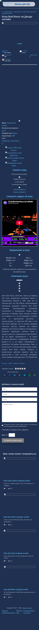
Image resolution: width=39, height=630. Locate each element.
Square (14, 133)
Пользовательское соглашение (29, 611)
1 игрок (5, 363)
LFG (3, 11)
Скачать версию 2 (19, 192)
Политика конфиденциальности (8, 611)
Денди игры (8, 11)
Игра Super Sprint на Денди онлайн (17, 481)
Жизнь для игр (22, 4)
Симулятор (6, 141)
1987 (13, 136)
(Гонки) (4, 125)
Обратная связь (19, 611)
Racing (16, 363)
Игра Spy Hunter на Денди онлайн (16, 517)
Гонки (24, 11)
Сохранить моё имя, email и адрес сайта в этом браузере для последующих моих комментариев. (20, 425)
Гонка (12, 141)
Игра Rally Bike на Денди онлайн (16, 589)
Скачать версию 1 (19, 189)
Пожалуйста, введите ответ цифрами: (15, 430)
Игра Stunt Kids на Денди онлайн (16, 553)
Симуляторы (17, 11)
